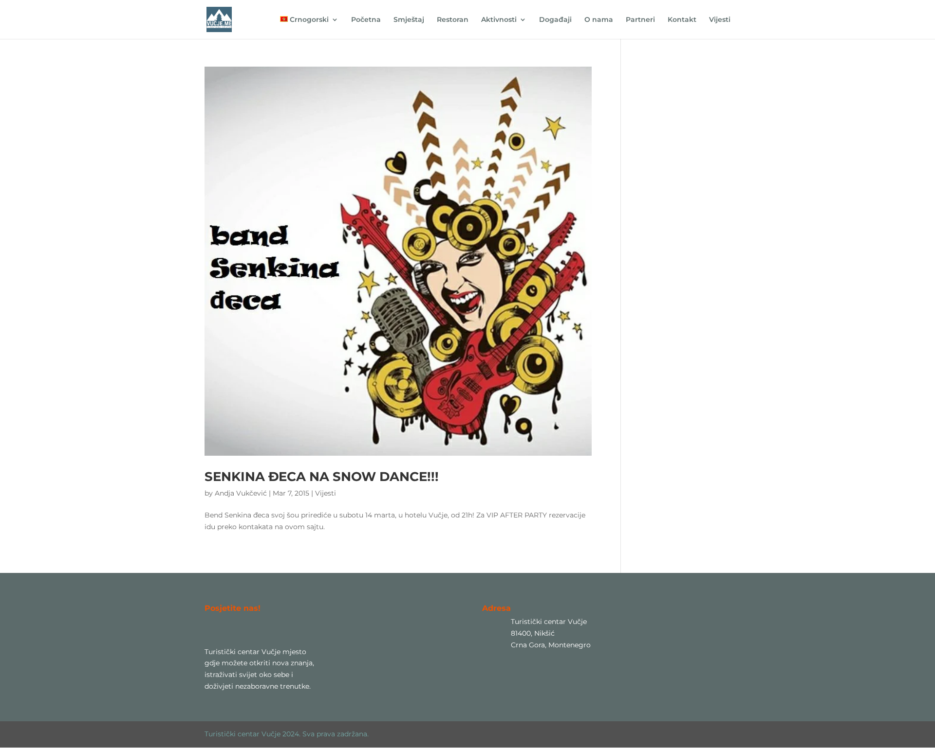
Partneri (640, 20)
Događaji (555, 20)
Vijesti (719, 20)
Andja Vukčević (241, 493)
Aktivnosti (499, 20)
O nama (598, 20)
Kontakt (682, 20)
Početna (366, 20)
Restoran (452, 20)
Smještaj (408, 20)
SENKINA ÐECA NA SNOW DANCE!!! (322, 476)
